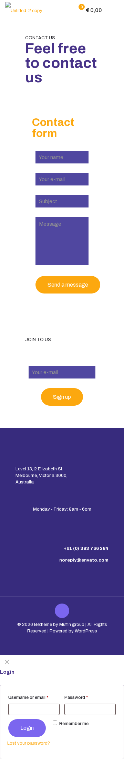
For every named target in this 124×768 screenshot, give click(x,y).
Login (27, 728)
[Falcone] (23, 10)
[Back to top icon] (62, 611)
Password (76, 697)
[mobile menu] (115, 10)
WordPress (86, 631)
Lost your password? (28, 743)
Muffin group (71, 624)
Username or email (28, 697)
